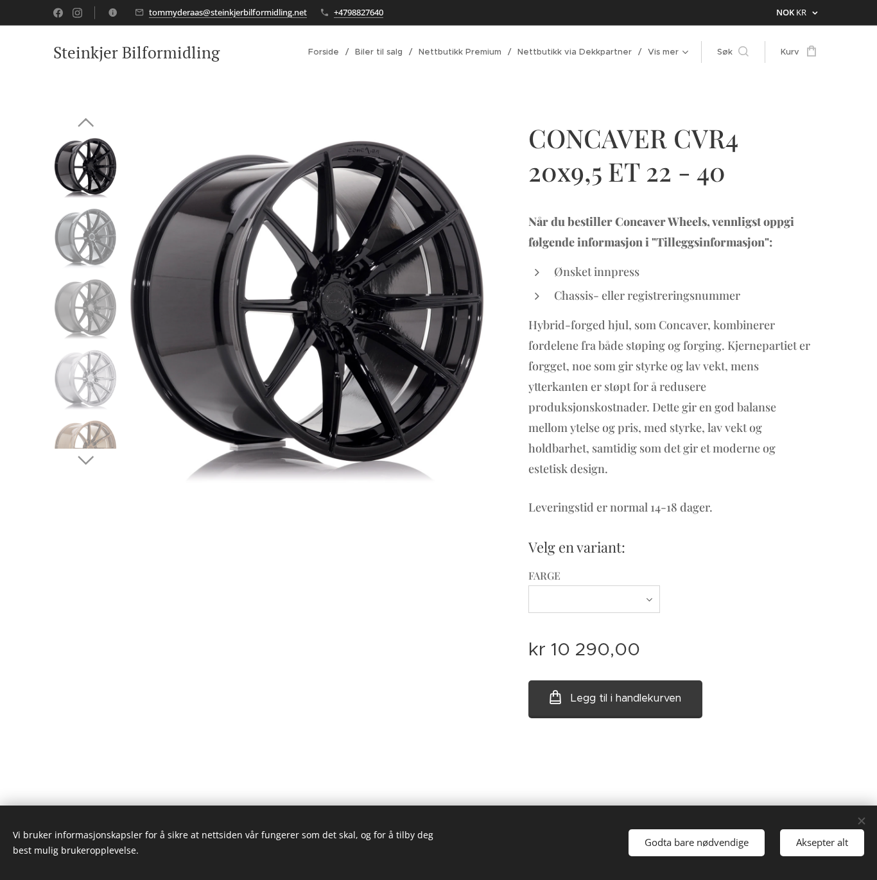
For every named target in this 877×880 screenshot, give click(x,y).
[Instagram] (77, 13)
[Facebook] (58, 13)
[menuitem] (327, 52)
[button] (733, 52)
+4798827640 (358, 12)
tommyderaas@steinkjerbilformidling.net (228, 12)
